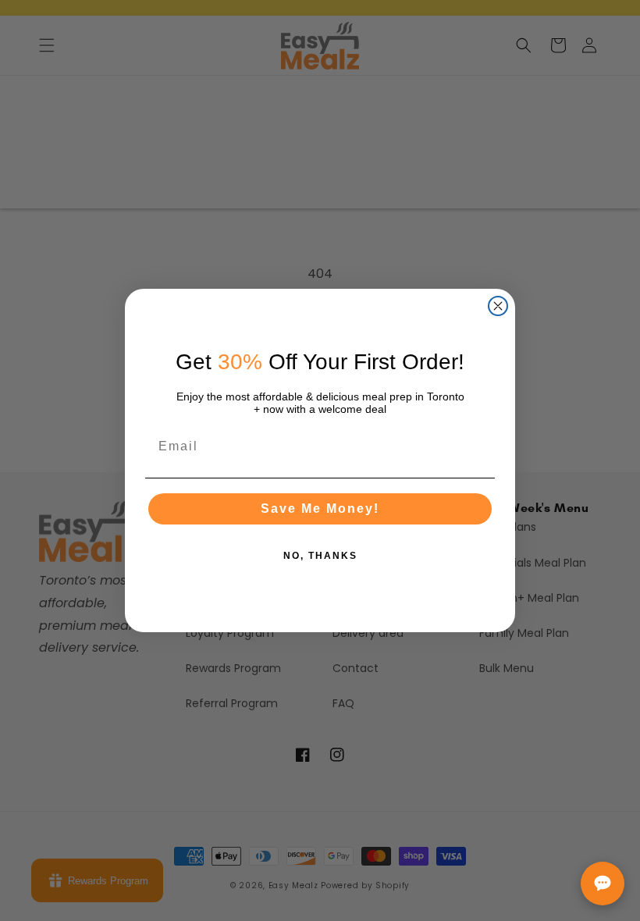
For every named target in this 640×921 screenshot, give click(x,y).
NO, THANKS (320, 555)
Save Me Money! (320, 508)
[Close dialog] (498, 306)
